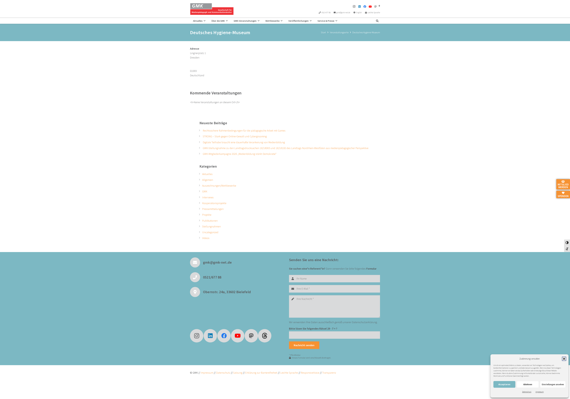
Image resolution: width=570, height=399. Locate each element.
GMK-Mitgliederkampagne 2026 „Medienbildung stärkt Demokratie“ (239, 154)
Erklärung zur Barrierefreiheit (261, 372)
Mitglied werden (563, 186)
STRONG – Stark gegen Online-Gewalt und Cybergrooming (235, 136)
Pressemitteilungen (213, 209)
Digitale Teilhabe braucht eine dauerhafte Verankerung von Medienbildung (244, 142)
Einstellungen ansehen (553, 384)
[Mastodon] (375, 6)
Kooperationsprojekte (214, 203)
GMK (204, 191)
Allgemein (207, 180)
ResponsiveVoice (310, 372)
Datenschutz (526, 392)
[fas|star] (264, 335)
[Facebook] (365, 6)
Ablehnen (527, 384)
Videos (205, 238)
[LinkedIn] (359, 6)
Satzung (237, 372)
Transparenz (329, 372)
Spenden (563, 196)
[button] (564, 358)
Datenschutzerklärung (364, 322)
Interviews (208, 197)
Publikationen (210, 220)
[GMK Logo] (211, 9)
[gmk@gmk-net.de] (196, 262)
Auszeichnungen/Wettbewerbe (219, 185)
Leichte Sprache (289, 372)
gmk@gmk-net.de (217, 262)
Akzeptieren (504, 384)
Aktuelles (207, 174)
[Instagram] (354, 6)
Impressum (540, 392)
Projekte (206, 214)
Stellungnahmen (211, 226)
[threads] (379, 6)
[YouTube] (370, 6)
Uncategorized (210, 232)
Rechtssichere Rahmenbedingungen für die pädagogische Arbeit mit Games (244, 130)
